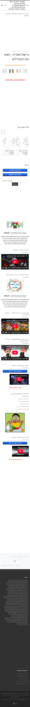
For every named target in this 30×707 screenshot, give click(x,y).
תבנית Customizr (7, 699)
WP (19, 699)
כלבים (19, 597)
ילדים (25, 597)
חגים (9, 589)
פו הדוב (18, 613)
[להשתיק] (6, 268)
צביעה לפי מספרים (21, 618)
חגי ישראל (15, 589)
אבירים (25, 581)
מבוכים (7, 597)
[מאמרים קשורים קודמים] (7, 132)
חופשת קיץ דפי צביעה (23, 399)
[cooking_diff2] (18, 71)
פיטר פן (11, 613)
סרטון (20, 610)
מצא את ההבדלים (12, 602)
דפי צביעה (24, 589)
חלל (11, 591)
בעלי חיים (10, 583)
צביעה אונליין (16, 616)
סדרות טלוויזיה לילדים (13, 605)
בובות (17, 583)
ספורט (14, 608)
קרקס (16, 621)
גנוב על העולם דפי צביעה (23, 406)
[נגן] (26, 268)
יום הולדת (11, 594)
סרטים (8, 610)
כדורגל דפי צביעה (24, 404)
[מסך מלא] (3, 268)
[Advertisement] (15, 34)
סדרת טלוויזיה (22, 608)
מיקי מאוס (18, 600)
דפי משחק (20, 14)
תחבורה (10, 621)
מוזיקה (25, 600)
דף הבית (26, 14)
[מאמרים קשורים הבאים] (3, 132)
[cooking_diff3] (4, 71)
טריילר (18, 594)
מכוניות (10, 600)
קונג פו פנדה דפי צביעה (23, 409)
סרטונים (14, 610)
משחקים (24, 605)
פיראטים (24, 616)
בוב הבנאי (24, 583)
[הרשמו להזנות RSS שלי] (28, 165)
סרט (25, 610)
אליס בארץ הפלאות (14, 581)
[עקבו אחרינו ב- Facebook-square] (25, 165)
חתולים (24, 594)
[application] (15, 261)
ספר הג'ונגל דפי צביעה (23, 401)
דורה (25, 586)
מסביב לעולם (23, 602)
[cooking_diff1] (11, 71)
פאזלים (24, 613)
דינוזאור (19, 586)
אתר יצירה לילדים (18, 233)
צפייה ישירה (23, 621)
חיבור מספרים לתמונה (20, 591)
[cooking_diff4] (25, 71)
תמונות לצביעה (22, 624)
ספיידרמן (8, 608)
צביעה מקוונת (10, 618)
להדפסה (13, 597)
